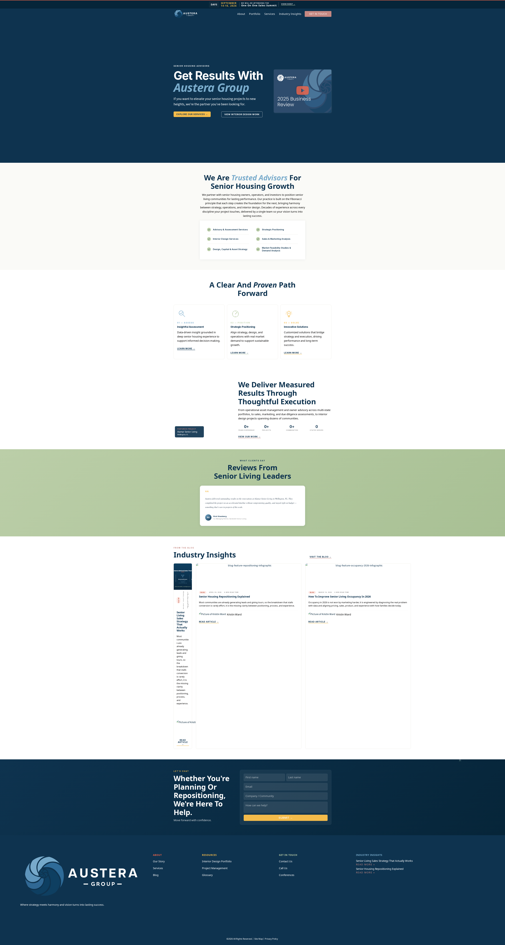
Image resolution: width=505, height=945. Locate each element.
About (241, 14)
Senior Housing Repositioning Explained (224, 596)
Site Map (258, 938)
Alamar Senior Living (187, 431)
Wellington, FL (182, 434)
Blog (178, 600)
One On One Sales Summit (259, 5)
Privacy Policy (271, 938)
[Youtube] (27, 912)
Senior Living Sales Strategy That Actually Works (182, 621)
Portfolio (254, 14)
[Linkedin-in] (21, 912)
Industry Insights (290, 14)
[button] (302, 91)
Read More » (365, 864)
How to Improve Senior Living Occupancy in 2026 (339, 596)
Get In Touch (288, 855)
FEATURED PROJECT (186, 429)
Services (269, 14)
